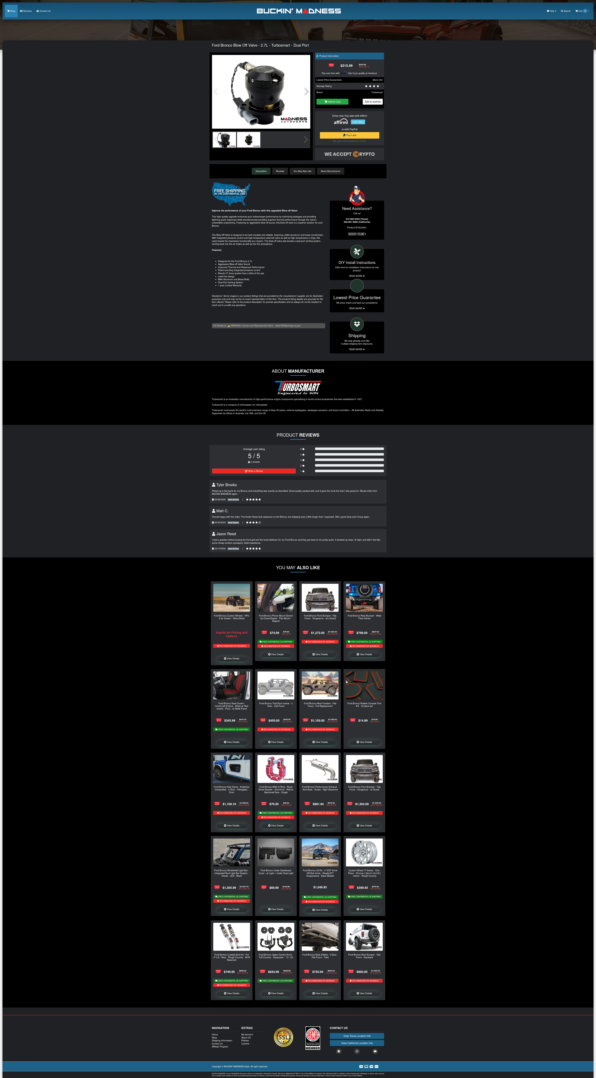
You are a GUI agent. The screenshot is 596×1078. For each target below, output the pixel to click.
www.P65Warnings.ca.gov (288, 325)
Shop (12, 10)
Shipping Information (222, 1040)
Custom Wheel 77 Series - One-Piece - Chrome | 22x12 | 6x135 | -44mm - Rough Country (364, 873)
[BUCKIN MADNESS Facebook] (339, 1051)
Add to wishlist (373, 101)
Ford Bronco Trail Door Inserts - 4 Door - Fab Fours (276, 704)
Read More (356, 308)
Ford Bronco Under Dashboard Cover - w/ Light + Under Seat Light (276, 872)
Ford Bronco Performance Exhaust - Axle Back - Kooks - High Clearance (320, 788)
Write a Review (255, 470)
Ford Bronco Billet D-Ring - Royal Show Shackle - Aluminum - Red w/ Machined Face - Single (275, 789)
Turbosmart (377, 92)
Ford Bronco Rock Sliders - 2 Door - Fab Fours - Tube (320, 956)
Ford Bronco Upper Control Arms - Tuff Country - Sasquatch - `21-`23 (276, 956)
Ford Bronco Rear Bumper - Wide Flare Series (364, 617)
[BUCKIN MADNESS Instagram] (357, 1051)
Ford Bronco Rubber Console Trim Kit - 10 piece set (364, 704)
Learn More (358, 121)
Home (215, 1034)
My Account (247, 1034)
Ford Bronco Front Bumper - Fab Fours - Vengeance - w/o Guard (320, 617)
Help (552, 10)
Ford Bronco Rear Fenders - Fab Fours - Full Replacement (320, 704)
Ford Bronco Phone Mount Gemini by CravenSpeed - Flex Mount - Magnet (276, 618)
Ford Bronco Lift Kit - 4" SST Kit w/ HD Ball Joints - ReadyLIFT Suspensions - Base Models (320, 873)
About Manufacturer (330, 171)
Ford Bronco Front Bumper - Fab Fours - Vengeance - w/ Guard (364, 788)
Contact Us (45, 10)
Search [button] (567, 10)
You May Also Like (302, 171)
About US (246, 1037)
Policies (245, 1040)
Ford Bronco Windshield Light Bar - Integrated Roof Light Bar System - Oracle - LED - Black (231, 873)
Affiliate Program (220, 1046)
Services (27, 10)
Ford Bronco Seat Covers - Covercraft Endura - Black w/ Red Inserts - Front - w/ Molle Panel (231, 706)
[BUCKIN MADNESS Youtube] (375, 1051)
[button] (307, 91)
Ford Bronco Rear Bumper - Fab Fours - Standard (364, 956)
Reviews (280, 171)
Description (261, 171)
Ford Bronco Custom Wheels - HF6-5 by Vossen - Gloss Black (232, 617)
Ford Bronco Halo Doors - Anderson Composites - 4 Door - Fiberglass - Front (232, 789)
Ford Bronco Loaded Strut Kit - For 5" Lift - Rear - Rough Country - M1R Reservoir (232, 957)
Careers (245, 1043)
